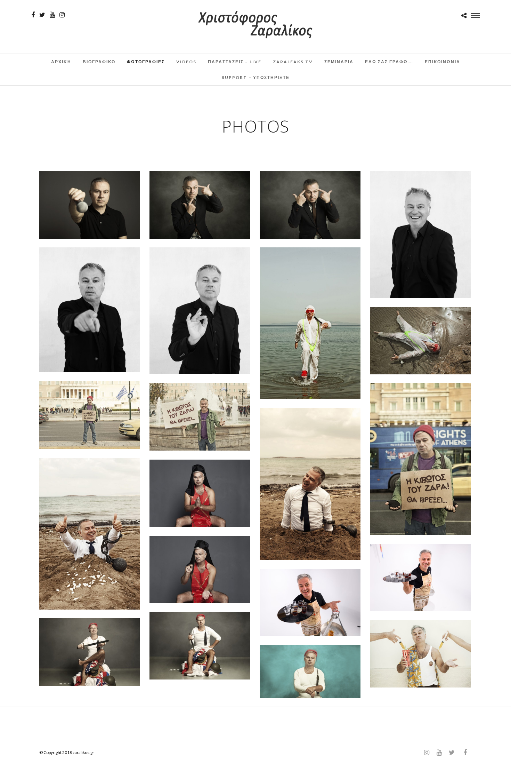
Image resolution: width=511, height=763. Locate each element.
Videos (186, 61)
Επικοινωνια (442, 61)
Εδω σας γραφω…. (389, 61)
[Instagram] (62, 15)
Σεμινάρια (339, 61)
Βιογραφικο (99, 61)
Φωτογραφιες (146, 61)
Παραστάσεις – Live (234, 61)
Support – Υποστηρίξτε (256, 77)
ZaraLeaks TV (293, 61)
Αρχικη (61, 61)
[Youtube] (52, 15)
